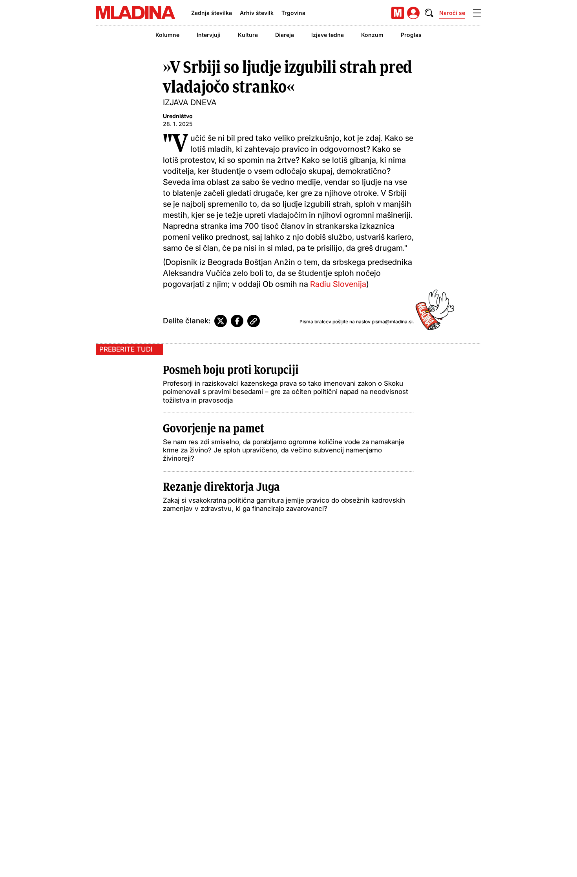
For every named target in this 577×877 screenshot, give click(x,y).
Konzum (372, 34)
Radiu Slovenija (338, 284)
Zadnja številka (211, 12)
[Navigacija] (477, 13)
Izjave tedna (327, 34)
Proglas (411, 34)
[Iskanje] (429, 13)
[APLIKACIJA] (397, 13)
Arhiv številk (257, 12)
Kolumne (167, 34)
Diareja (284, 34)
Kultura (248, 34)
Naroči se (452, 12)
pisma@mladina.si (392, 322)
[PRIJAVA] (413, 13)
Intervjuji (209, 34)
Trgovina (293, 12)
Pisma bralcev (315, 322)
